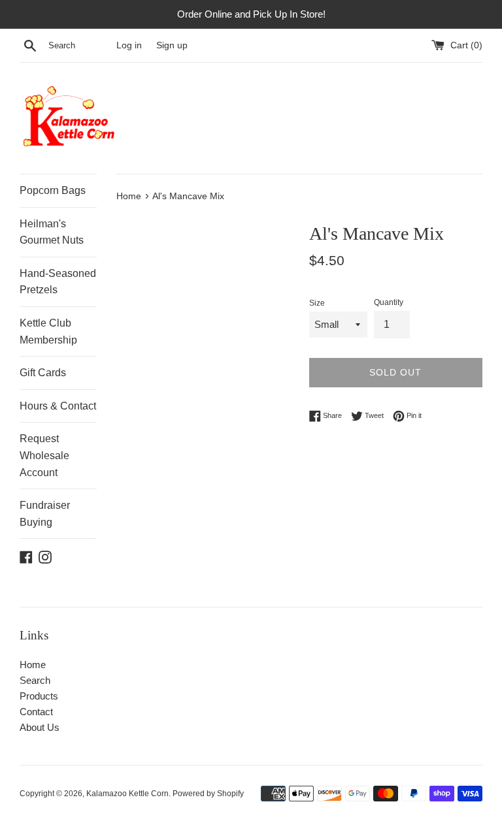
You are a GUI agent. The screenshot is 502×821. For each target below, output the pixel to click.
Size (317, 303)
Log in (129, 45)
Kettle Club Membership (48, 331)
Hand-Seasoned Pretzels (58, 282)
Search (35, 680)
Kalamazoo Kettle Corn (127, 793)
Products (39, 695)
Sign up (172, 45)
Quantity (388, 302)
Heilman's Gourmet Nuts (52, 232)
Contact (36, 711)
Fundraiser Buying (45, 514)
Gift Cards (43, 372)
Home (33, 664)
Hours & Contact (58, 405)
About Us (39, 727)
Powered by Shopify (208, 793)
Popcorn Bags (53, 190)
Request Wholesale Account (44, 455)
